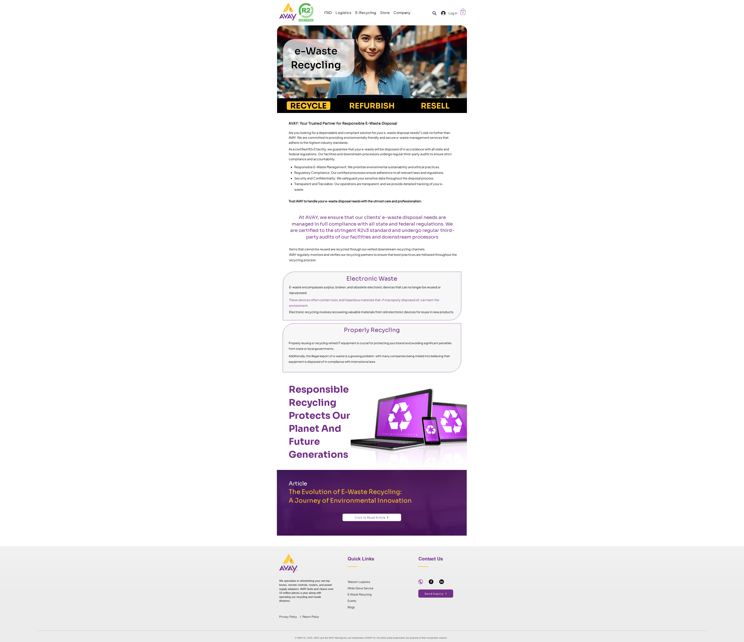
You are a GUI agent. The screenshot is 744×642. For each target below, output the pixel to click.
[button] (328, 12)
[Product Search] (434, 13)
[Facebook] (431, 581)
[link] (463, 12)
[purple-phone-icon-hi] (420, 581)
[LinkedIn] (441, 581)
